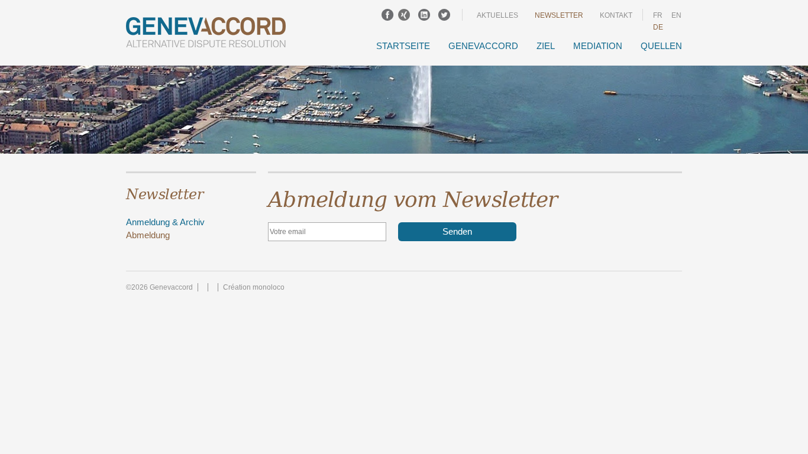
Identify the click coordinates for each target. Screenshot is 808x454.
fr (657, 15)
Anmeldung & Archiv (165, 222)
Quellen (661, 46)
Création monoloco (254, 287)
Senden (457, 231)
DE (658, 27)
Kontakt (616, 15)
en (676, 15)
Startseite (403, 46)
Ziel (545, 46)
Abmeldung (148, 235)
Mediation (597, 46)
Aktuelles (497, 15)
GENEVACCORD (483, 46)
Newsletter (559, 15)
